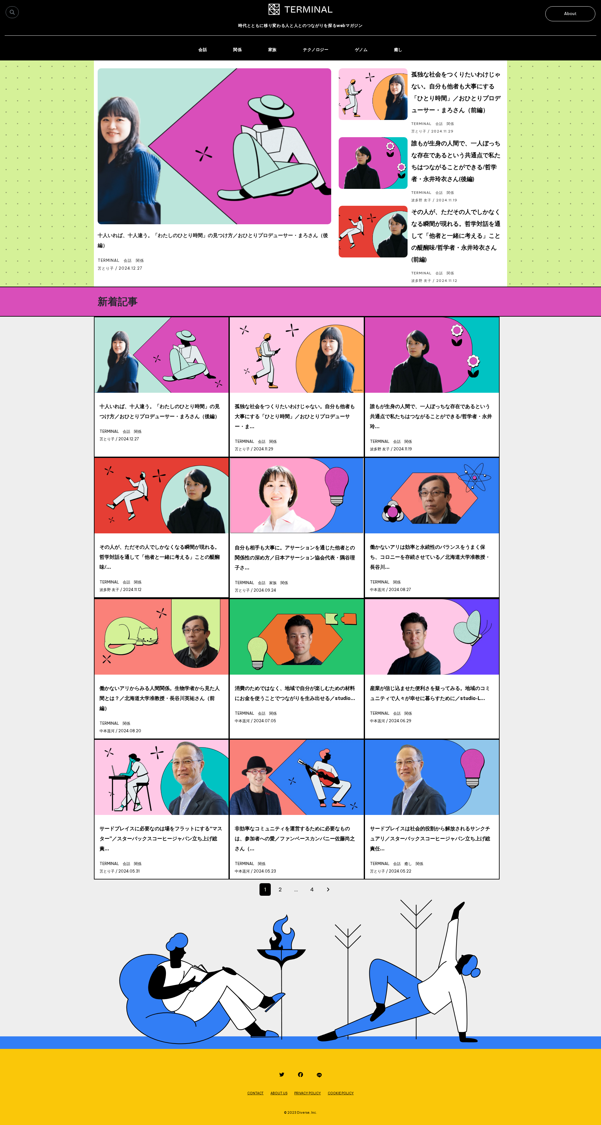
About (570, 13)
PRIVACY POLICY (307, 1093)
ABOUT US (278, 1093)
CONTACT (255, 1093)
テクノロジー (316, 49)
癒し (398, 49)
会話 (202, 49)
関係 (237, 49)
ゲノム (361, 49)
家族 (272, 49)
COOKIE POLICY (341, 1093)
